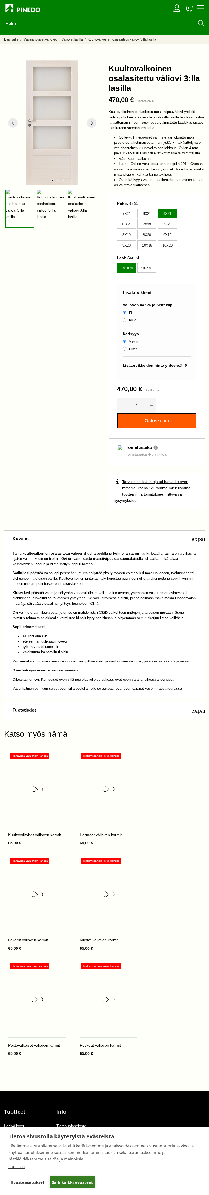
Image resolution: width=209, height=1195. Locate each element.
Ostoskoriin (157, 420)
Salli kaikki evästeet (72, 1182)
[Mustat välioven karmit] (129, 864)
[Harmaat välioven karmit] (129, 759)
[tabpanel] (52, 122)
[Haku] (201, 23)
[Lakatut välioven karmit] (57, 864)
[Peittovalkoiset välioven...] (57, 969)
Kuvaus (109, 538)
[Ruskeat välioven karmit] (129, 969)
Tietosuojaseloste (71, 1126)
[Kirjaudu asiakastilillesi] (176, 8)
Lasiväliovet (14, 1126)
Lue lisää (16, 1166)
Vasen (133, 342)
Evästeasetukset (28, 1182)
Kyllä (132, 320)
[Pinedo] (32, 8)
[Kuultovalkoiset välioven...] (57, 759)
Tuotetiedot (109, 710)
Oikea (133, 349)
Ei (130, 313)
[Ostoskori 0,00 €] (188, 8)
